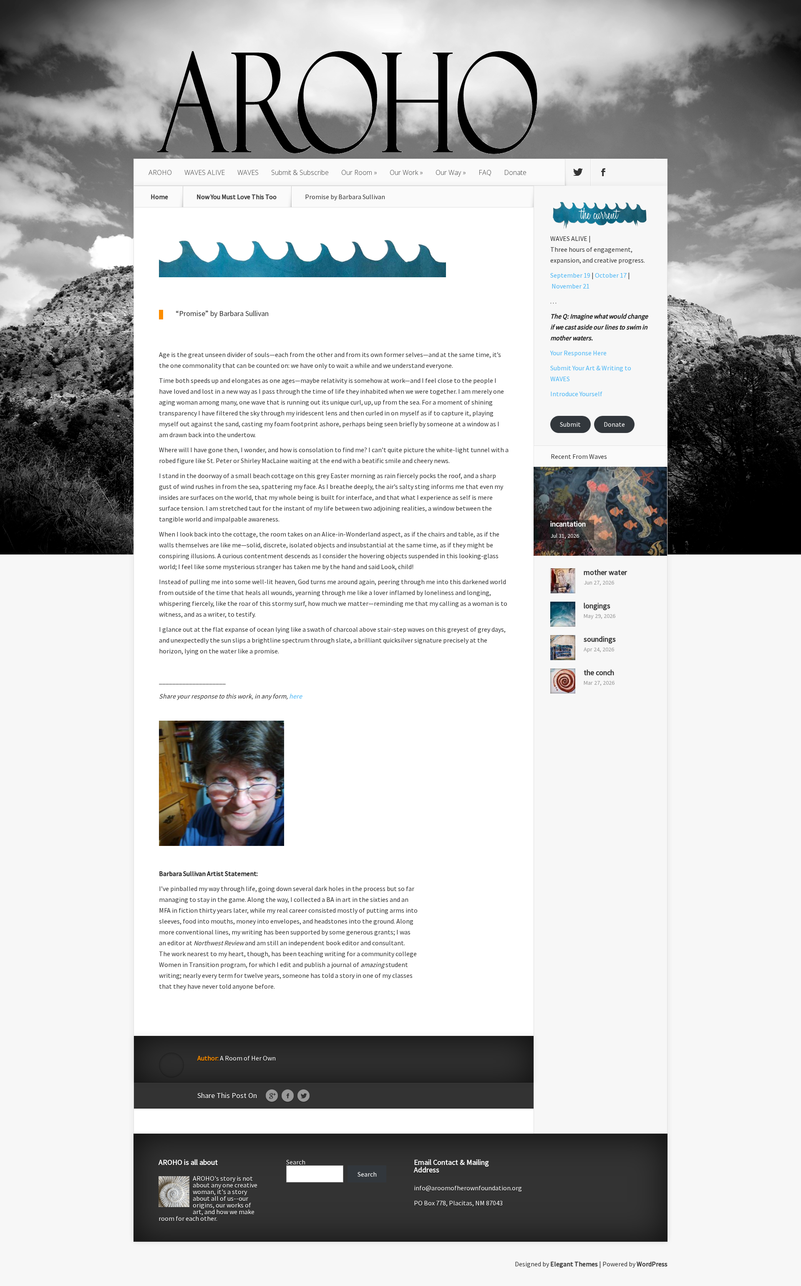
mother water (605, 572)
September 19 (570, 275)
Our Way (448, 172)
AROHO (160, 172)
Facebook (287, 1096)
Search (295, 1162)
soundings (600, 639)
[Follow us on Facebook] (603, 172)
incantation (568, 524)
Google (271, 1096)
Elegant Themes (574, 1264)
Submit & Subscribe (300, 172)
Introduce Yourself (576, 394)
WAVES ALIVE (204, 172)
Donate (515, 172)
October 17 (611, 275)
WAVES (248, 172)
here (295, 696)
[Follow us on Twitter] (577, 172)
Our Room (356, 172)
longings (597, 605)
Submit (570, 424)
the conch (599, 672)
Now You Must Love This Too (236, 196)
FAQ (485, 172)
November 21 (570, 286)
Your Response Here (578, 353)
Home (159, 196)
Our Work (404, 172)
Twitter (303, 1096)
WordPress (652, 1264)
